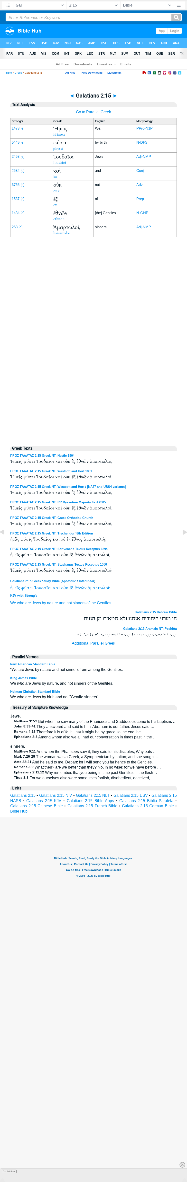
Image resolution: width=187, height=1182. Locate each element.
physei (58, 148)
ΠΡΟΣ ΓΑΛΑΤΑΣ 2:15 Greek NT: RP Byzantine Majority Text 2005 (58, 502)
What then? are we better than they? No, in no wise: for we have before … (87, 767)
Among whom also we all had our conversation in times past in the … (85, 737)
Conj (140, 170)
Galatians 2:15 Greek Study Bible (35, 581)
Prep (140, 199)
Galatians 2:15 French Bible (92, 806)
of (88, 603)
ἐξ (71, 588)
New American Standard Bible (32, 664)
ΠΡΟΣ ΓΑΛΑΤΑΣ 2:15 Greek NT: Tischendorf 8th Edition (51, 533)
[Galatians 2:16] (181, 543)
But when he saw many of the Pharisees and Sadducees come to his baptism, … (95, 721)
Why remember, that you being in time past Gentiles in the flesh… (85, 772)
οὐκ (64, 588)
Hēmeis (59, 134)
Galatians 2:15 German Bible (148, 806)
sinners (79, 603)
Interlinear (86, 581)
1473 (15, 128)
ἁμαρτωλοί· (99, 588)
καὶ (56, 588)
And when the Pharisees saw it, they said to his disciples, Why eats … (85, 752)
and (62, 603)
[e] (22, 128)
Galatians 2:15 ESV (130, 795)
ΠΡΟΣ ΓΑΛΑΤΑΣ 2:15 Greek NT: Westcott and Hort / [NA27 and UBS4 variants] (68, 487)
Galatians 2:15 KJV (43, 801)
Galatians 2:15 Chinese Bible (36, 806)
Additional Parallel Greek (93, 643)
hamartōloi (61, 233)
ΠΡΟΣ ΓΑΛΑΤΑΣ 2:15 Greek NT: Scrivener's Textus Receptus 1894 (59, 549)
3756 (15, 185)
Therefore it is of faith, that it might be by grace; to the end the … (80, 732)
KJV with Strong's (23, 595)
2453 (15, 156)
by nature (50, 603)
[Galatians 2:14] (6, 543)
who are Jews (29, 603)
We (13, 603)
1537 (15, 199)
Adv (139, 185)
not (69, 603)
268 (15, 227)
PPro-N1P (144, 128)
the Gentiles (101, 603)
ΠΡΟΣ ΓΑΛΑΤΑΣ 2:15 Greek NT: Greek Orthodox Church (51, 518)
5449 (15, 142)
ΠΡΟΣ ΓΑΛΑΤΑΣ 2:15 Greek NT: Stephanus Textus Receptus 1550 (58, 564)
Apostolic (69, 581)
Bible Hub (19, 811)
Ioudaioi (59, 162)
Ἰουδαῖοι (43, 588)
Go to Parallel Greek (93, 112)
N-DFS (142, 142)
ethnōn (59, 219)
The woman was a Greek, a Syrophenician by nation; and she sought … (86, 757)
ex (55, 204)
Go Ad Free (9, 1171)
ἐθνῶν (80, 588)
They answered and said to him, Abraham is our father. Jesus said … (84, 727)
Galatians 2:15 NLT (93, 795)
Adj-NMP (143, 156)
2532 (15, 170)
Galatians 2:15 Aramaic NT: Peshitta (150, 628)
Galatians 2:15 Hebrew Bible (156, 612)
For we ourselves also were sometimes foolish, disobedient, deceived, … (84, 778)
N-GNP (142, 213)
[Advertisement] (93, 340)
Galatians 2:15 (23, 795)
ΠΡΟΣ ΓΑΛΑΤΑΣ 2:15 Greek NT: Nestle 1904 (42, 455)
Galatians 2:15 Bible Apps (90, 801)
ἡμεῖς (15, 588)
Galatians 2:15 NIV (55, 795)
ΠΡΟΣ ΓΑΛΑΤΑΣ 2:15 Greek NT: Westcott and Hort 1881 (51, 471)
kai (55, 176)
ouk (56, 190)
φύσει (27, 588)
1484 (15, 213)
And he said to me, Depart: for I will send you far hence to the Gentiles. (83, 762)
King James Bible (23, 678)
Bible (9, 72)
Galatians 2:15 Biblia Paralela (146, 801)
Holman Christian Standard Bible (35, 691)
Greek (18, 72)
